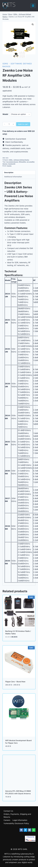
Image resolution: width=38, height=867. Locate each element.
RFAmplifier (22, 162)
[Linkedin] (21, 830)
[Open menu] (33, 6)
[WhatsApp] (33, 830)
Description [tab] (8, 172)
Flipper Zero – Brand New (15, 682)
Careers (7, 820)
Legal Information (19, 820)
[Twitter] (25, 830)
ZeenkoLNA (11, 164)
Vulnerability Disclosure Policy (16, 823)
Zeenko (9, 166)
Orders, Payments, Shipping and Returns (17, 815)
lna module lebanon (12, 162)
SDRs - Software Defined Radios (19, 160)
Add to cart (23, 124)
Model (5, 114)
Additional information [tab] (13, 177)
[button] (33, 24)
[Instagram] (29, 830)
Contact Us (8, 811)
